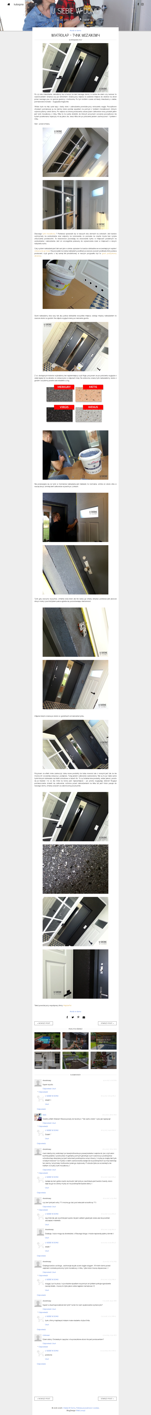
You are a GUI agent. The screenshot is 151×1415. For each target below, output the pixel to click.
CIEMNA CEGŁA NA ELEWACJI (75, 1041)
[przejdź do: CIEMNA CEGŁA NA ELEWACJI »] (75, 1049)
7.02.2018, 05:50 (108, 1301)
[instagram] (142, 4)
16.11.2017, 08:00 (108, 1115)
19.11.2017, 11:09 (106, 1242)
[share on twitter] (72, 1017)
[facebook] (138, 4)
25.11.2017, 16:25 (108, 1261)
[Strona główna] (8, 4)
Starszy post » (107, 1023)
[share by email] (84, 1017)
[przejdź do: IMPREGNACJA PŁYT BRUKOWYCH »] (104, 1049)
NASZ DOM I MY (36, 4)
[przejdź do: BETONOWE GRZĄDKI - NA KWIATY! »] (75, 1068)
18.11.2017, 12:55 (106, 1229)
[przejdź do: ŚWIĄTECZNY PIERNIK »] (104, 1068)
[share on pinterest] (78, 1017)
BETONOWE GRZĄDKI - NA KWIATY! (75, 1060)
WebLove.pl (80, 1411)
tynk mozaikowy (49, 234)
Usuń (54, 1089)
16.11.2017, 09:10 (106, 1130)
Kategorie (19, 4)
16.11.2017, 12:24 (106, 1214)
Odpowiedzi (43, 1092)
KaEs (44, 1115)
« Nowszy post (43, 1023)
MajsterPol (67, 1005)
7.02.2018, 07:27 (106, 1316)
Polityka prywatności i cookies (87, 1408)
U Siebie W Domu (69, 1408)
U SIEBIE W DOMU (75, 10)
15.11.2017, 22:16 (108, 1080)
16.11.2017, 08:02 (108, 1149)
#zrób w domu (75, 31)
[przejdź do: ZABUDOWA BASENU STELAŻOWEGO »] (47, 1049)
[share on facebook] (67, 1017)
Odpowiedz (47, 1089)
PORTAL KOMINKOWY (47, 1060)
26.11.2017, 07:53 (106, 1279)
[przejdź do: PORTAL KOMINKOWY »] (47, 1068)
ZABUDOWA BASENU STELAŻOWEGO (47, 1041)
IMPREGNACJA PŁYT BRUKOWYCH (103, 1041)
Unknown (46, 1335)
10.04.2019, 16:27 (106, 1351)
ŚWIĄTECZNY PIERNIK (104, 1060)
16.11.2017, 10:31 (108, 1198)
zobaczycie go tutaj (42, 251)
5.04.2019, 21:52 (108, 1335)
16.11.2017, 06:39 (106, 1096)
